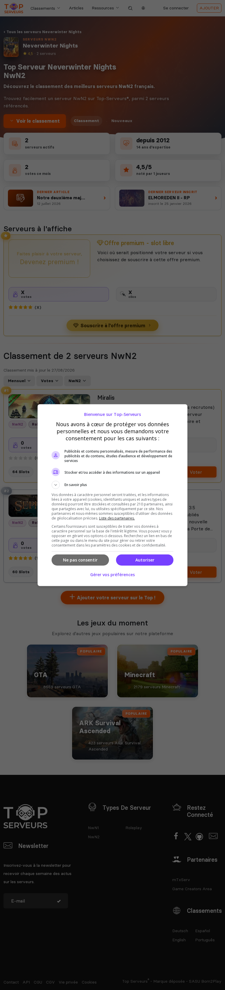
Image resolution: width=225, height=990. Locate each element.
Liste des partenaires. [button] (117, 518)
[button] (112, 485)
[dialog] (113, 495)
